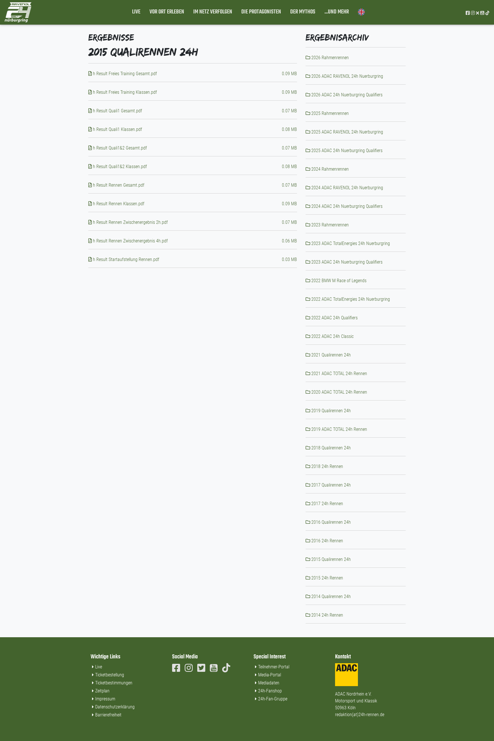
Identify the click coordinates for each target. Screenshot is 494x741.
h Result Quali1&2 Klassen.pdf (119, 166)
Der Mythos (302, 12)
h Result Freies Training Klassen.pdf (124, 92)
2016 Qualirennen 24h (330, 522)
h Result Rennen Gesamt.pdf (118, 185)
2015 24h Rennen (326, 578)
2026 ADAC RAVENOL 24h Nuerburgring (346, 76)
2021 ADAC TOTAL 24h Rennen (338, 373)
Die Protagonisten (261, 12)
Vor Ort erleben (167, 12)
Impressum (105, 699)
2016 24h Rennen (326, 540)
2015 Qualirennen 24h (330, 559)
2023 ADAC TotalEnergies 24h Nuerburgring (350, 243)
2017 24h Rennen (326, 503)
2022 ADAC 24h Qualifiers (334, 317)
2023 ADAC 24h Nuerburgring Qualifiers (346, 262)
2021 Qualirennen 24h (330, 355)
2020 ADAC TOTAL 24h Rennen (338, 392)
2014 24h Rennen (326, 615)
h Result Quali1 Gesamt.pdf (117, 110)
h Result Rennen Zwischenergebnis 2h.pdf (130, 222)
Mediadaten (268, 683)
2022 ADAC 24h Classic (332, 336)
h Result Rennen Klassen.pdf (118, 203)
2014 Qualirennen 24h (330, 596)
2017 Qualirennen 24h (330, 485)
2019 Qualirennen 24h (330, 410)
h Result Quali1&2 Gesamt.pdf (119, 148)
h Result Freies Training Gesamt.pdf (124, 73)
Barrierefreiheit (108, 715)
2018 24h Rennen (326, 466)
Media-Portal (269, 675)
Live (136, 12)
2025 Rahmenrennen (329, 113)
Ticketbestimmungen (113, 683)
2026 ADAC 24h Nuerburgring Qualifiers (346, 94)
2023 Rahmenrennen (329, 225)
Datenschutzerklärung (115, 707)
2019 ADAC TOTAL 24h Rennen (338, 429)
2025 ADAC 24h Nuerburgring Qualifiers (346, 150)
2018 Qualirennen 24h (330, 448)
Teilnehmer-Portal (273, 667)
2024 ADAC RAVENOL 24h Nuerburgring (346, 187)
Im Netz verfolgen (212, 12)
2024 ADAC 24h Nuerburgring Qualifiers (346, 206)
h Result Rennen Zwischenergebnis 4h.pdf (130, 241)
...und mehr (336, 12)
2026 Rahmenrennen (329, 57)
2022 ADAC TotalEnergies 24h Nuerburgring (350, 299)
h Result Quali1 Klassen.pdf (117, 129)
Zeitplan (102, 691)
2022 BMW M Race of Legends (338, 280)
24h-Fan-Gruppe (272, 699)
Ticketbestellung (109, 675)
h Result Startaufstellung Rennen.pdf (125, 259)
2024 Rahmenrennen (329, 169)
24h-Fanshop (270, 691)
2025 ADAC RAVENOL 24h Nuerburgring (346, 132)
